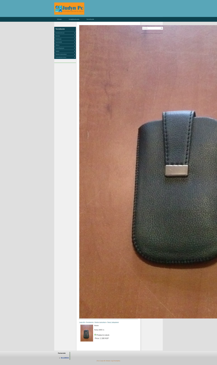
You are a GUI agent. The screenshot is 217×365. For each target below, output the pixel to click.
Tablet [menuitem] (57, 51)
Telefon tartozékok (100, 322)
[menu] (65, 32)
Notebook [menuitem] (58, 39)
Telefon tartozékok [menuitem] (61, 54)
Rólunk (59, 19)
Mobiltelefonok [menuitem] (59, 33)
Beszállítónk (65, 358)
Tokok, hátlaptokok (113, 322)
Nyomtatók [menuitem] (58, 42)
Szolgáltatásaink (74, 19)
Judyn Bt (82, 322)
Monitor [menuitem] (57, 36)
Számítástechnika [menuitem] (60, 57)
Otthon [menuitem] (57, 45)
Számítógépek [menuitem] (59, 48)
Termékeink (90, 19)
